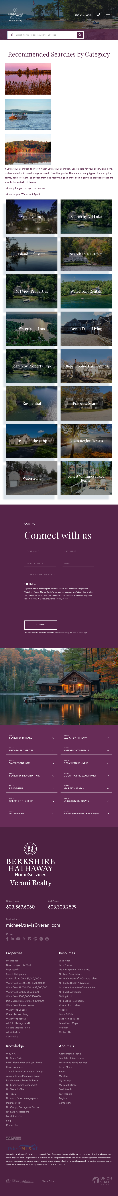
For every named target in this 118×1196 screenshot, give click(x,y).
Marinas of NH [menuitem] (14, 1102)
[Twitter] (24, 939)
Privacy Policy (62, 599)
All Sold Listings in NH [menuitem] (18, 1023)
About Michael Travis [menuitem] (70, 1053)
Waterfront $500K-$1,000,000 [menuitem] (22, 991)
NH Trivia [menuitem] (11, 1093)
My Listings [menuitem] (12, 960)
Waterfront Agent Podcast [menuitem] (73, 1062)
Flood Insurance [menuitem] (14, 1067)
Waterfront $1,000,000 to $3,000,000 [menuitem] (26, 987)
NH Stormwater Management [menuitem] (21, 1085)
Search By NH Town (76, 738)
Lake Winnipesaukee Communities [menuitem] (77, 987)
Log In (89, 15)
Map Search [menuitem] (12, 969)
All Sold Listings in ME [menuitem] (18, 1027)
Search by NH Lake (20, 738)
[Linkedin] (12, 939)
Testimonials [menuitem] (65, 1093)
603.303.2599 (62, 907)
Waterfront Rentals (76, 751)
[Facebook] (7, 939)
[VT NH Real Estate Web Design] (102, 1181)
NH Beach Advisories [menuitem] (70, 991)
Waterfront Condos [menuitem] (16, 1009)
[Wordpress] (35, 939)
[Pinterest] (41, 939)
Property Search (74, 788)
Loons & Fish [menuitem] (66, 1014)
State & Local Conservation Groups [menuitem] (24, 1071)
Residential (16, 788)
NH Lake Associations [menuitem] (70, 974)
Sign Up (78, 15)
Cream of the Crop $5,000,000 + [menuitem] (23, 978)
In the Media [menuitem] (65, 1067)
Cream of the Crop (21, 801)
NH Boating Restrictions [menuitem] (72, 1000)
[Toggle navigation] (108, 14)
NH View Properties (21, 751)
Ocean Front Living (76, 763)
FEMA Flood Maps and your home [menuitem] (24, 1062)
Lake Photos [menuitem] (65, 965)
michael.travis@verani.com (33, 925)
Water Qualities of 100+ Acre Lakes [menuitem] (78, 978)
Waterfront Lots (20, 763)
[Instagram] (47, 939)
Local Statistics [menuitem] (14, 1116)
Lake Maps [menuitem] (64, 960)
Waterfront (16, 814)
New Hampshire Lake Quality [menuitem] (74, 969)
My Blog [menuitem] (63, 1076)
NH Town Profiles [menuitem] (15, 1089)
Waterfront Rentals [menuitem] (16, 1018)
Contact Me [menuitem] (65, 1102)
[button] (80, 35)
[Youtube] (18, 939)
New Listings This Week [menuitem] (18, 965)
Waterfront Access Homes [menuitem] (20, 1005)
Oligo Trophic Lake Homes (80, 776)
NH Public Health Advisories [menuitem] (74, 983)
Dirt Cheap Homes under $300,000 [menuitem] (25, 1000)
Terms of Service (77, 633)
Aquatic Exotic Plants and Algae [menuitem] (23, 1076)
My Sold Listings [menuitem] (68, 1085)
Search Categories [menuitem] (16, 974)
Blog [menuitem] (8, 1120)
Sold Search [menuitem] (65, 1089)
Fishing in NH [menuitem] (66, 996)
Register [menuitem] (63, 1027)
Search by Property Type (24, 776)
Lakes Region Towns (76, 801)
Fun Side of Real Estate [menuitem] (71, 1058)
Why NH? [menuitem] (11, 1053)
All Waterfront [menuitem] (13, 1032)
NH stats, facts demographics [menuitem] (22, 1098)
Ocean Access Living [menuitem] (17, 1014)
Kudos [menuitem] (62, 1071)
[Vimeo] (29, 939)
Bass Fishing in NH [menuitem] (69, 1018)
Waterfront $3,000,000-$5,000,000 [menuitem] (25, 983)
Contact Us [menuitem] (12, 1036)
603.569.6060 (20, 907)
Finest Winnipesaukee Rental (82, 814)
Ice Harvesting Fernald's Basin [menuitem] (22, 1080)
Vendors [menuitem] (63, 1009)
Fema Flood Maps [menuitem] (68, 1023)
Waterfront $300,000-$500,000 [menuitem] (23, 996)
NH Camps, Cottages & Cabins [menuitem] (22, 1107)
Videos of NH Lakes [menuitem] (69, 1005)
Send (40, 625)
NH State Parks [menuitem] (14, 1058)
